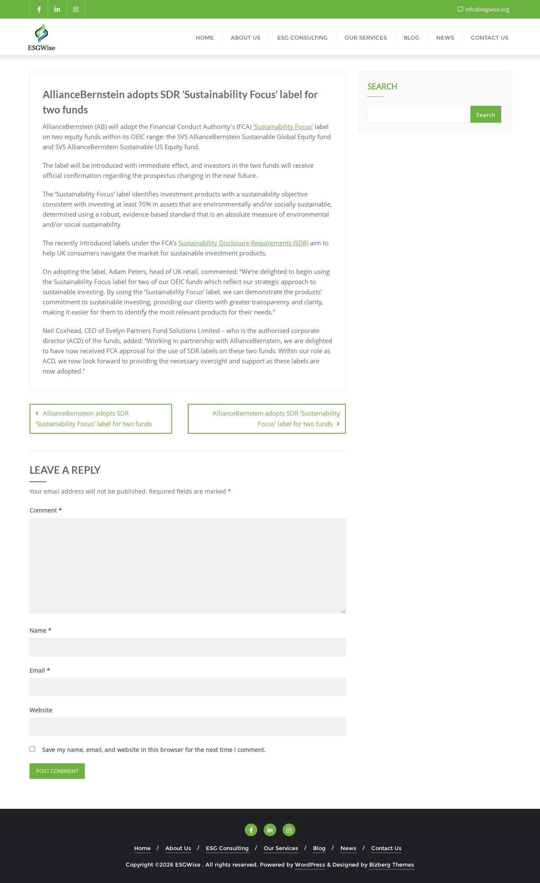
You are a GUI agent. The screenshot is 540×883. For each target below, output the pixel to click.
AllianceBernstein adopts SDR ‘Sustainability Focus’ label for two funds (93, 418)
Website (41, 710)
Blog (319, 848)
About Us (178, 848)
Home (142, 848)
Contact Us (386, 848)
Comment (46, 510)
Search (382, 87)
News (348, 848)
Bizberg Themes (391, 864)
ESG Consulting (227, 848)
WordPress (310, 864)
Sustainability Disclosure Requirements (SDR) (243, 243)
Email (40, 670)
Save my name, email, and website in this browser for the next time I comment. (154, 750)
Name (40, 630)
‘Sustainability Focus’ (283, 126)
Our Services (281, 848)
